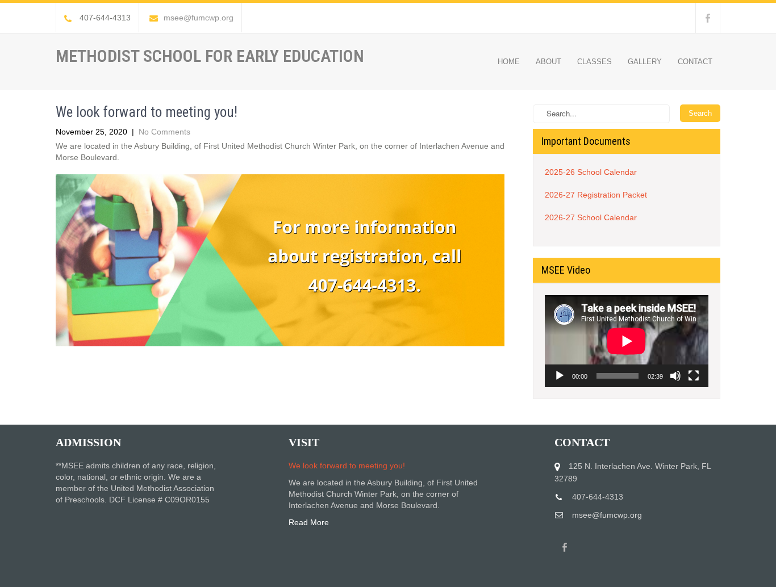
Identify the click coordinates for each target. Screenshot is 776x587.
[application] (626, 341)
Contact (695, 61)
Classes (594, 61)
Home (509, 61)
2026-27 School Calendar (591, 217)
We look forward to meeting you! (347, 465)
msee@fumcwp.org (198, 17)
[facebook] (707, 18)
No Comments (164, 131)
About (548, 61)
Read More (309, 522)
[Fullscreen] (693, 375)
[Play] (559, 375)
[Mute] (675, 375)
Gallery (645, 61)
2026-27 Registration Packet (596, 194)
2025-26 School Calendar (591, 172)
